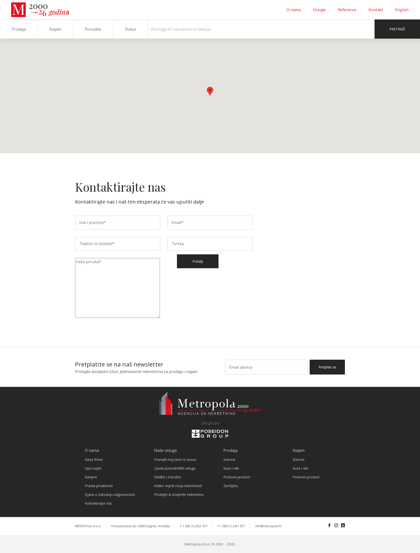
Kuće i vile (231, 468)
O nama (294, 9)
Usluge (319, 9)
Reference (347, 9)
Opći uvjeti (93, 468)
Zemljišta (230, 485)
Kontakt (375, 9)
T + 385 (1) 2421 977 (194, 526)
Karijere (91, 477)
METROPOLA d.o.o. (88, 526)
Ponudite (93, 29)
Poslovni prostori (236, 477)
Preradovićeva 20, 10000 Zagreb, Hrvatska (140, 526)
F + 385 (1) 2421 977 (231, 526)
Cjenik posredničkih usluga (174, 468)
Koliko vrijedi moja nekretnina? (178, 485)
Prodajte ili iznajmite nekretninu (179, 494)
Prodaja (19, 29)
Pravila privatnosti (99, 485)
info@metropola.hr (268, 526)
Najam (55, 29)
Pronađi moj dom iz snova (175, 459)
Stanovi (229, 459)
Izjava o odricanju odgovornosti (110, 494)
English (402, 9)
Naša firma (93, 459)
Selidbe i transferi (167, 477)
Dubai (130, 29)
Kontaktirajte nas (98, 503)
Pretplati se (327, 367)
